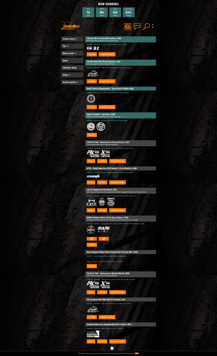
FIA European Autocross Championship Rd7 (102, 275)
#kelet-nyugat (113, 256)
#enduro (100, 256)
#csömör (104, 120)
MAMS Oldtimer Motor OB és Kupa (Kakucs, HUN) (107, 217)
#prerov (131, 148)
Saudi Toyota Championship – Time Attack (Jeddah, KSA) (110, 88)
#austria (107, 196)
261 (126, 348)
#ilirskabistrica (119, 68)
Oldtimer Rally (70, 67)
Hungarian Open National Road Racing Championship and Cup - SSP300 (112, 220)
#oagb (125, 120)
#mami (121, 224)
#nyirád (132, 279)
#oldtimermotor (134, 224)
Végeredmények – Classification (97, 261)
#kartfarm (120, 120)
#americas (105, 172)
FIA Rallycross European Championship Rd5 (102, 40)
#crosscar (114, 148)
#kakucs (115, 224)
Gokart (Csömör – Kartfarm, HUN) (101, 114)
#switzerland (127, 303)
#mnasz (126, 196)
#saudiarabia (111, 93)
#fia (106, 68)
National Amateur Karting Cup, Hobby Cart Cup (104, 117)
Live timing (91, 54)
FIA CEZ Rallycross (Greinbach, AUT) (102, 189)
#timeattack (119, 93)
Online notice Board (107, 54)
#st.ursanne (118, 303)
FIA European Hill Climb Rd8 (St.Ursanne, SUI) (106, 299)
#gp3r (110, 172)
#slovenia (127, 68)
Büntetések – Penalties (115, 261)
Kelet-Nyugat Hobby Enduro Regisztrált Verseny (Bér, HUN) (112, 252)
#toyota (126, 93)
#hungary (127, 279)
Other (65, 75)
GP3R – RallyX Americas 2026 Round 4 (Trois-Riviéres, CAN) (112, 168)
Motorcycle (68, 53)
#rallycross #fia (122, 44)
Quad (65, 60)
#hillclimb (111, 68)
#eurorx (104, 44)
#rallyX (122, 172)
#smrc (115, 328)
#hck (114, 120)
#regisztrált (122, 256)
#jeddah (104, 93)
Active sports (69, 82)
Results (91, 161)
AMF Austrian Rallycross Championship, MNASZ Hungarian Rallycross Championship (116, 192)
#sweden (120, 328)
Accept (137, 353)
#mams (126, 224)
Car (64, 46)
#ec (124, 148)
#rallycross (116, 172)
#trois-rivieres (129, 172)
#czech (120, 148)
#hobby (106, 256)
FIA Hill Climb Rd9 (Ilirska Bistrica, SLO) (103, 61)
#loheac (114, 44)
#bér (95, 256)
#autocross (105, 148)
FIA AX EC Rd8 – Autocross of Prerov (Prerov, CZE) (108, 142)
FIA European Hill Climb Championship (100, 64)
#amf (103, 196)
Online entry (69, 38)
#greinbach (119, 196)
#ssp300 (141, 224)
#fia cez (113, 196)
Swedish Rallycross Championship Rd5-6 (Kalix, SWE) (109, 324)
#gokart (109, 120)
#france (109, 44)
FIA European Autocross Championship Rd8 (102, 144)
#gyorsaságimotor (107, 224)
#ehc (103, 68)
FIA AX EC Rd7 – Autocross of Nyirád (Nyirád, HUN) (108, 273)
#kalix (103, 328)
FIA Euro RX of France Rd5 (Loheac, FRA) (104, 38)
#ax (110, 148)
